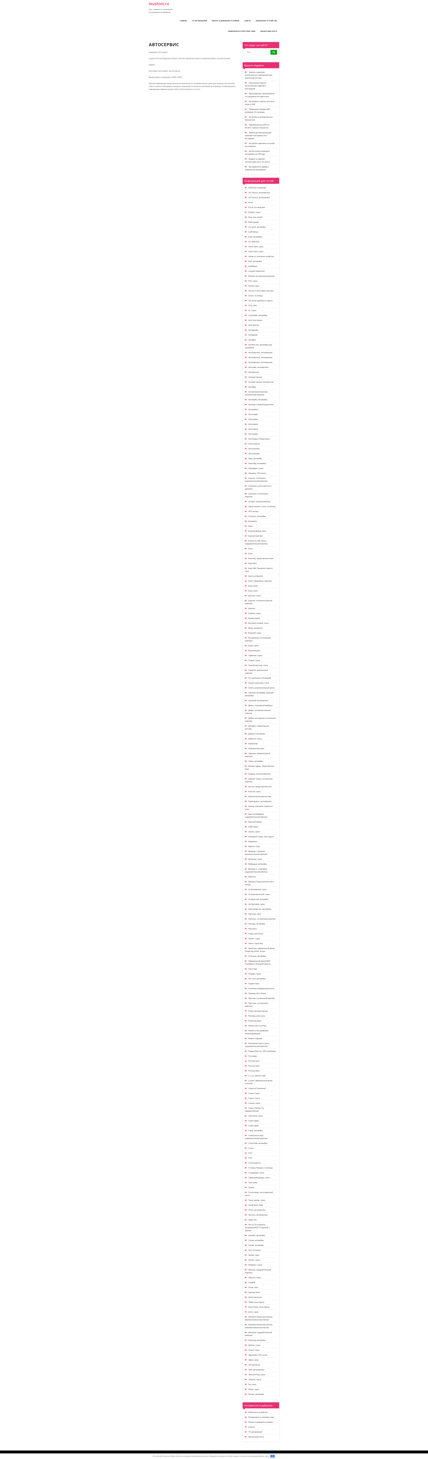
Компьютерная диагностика (259, 796)
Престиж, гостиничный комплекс (261, 998)
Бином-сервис (254, 618)
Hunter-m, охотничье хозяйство (261, 256)
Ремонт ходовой (255, 1038)
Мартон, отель (254, 846)
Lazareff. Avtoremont (256, 271)
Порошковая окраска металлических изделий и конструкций (255, 86)
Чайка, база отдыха (256, 1302)
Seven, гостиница (255, 296)
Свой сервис (253, 1121)
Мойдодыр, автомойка (257, 864)
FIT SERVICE (253, 242)
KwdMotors (252, 266)
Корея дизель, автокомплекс (260, 801)
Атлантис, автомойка (257, 516)
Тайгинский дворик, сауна (259, 1178)
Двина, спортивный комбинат (260, 705)
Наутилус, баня (254, 914)
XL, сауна (252, 310)
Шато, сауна (253, 1312)
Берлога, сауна (254, 613)
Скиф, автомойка (255, 1131)
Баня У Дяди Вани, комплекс (260, 581)
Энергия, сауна (254, 1379)
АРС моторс (253, 511)
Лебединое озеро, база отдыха (261, 837)
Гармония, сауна (255, 655)
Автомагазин (253, 372)
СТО (250, 1153)
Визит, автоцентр (255, 628)
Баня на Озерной (255, 576)
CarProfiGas (253, 232)
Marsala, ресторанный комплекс (261, 276)
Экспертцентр (254, 1365)
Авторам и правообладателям (260, 405)
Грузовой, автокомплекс (258, 701)
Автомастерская (255, 377)
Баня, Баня (253, 586)
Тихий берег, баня (255, 1205)
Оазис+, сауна (254, 939)
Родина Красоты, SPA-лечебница (262, 1051)
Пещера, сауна (254, 974)
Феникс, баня (253, 1255)
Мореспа (252, 877)
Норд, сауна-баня (255, 934)
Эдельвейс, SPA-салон (257, 1355)
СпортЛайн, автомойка (257, 1143)
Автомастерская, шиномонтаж (261, 382)
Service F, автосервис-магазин (260, 291)
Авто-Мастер (253, 325)
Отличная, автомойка (257, 956)
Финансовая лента (268, 31)
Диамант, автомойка (256, 734)
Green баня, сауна (255, 247)
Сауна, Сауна (254, 1093)
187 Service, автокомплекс (259, 193)
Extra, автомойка (255, 237)
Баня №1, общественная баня (260, 558)
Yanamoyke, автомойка (257, 315)
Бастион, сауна (254, 596)
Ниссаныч (252, 929)
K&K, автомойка (255, 261)
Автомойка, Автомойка (257, 400)
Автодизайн (253, 330)
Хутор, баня (253, 1287)
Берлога (251, 608)
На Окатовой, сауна (256, 904)
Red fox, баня (253, 286)
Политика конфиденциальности (261, 988)
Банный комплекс (255, 536)
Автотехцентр (254, 444)
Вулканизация (254, 651)
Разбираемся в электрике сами (241, 31)
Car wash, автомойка (257, 227)
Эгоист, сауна (253, 1350)
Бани (250, 526)
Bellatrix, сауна (254, 212)
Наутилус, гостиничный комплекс (262, 919)
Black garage (253, 222)
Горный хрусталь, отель (258, 665)
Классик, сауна (254, 792)
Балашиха (252, 521)
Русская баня (253, 1061)
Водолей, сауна (254, 633)
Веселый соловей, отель (258, 623)
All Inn (250, 202)
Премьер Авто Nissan (257, 993)
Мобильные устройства (266, 21)
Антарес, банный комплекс (259, 502)
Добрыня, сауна (255, 739)
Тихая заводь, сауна (256, 1200)
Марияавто (253, 841)
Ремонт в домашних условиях (225, 21)
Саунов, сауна (254, 1103)
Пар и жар (252, 969)
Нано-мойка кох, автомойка (259, 909)
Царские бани (254, 1292)
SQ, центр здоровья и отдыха (260, 301)
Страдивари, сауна (256, 1173)
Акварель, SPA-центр (257, 473)
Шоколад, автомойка (256, 1340)
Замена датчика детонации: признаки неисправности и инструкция (258, 135)
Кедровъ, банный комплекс (259, 774)
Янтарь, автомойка (256, 1394)
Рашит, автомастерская (258, 1011)
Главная (183, 21)
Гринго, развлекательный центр (261, 688)
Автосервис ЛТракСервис (259, 439)
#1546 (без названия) (257, 188)
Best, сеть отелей (255, 217)
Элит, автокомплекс (256, 1370)
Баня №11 (252, 563)
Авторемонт (253, 409)
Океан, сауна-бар (255, 943)
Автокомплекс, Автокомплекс (260, 353)
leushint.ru (159, 3)
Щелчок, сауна (254, 1345)
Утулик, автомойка (256, 1240)
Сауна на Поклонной (257, 1088)
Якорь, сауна (253, 1389)
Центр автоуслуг (255, 1297)
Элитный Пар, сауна (256, 1375)
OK (273, 1456)
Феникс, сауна (254, 1260)
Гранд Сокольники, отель (258, 683)
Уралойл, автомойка (256, 1235)
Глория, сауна (254, 660)
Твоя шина (252, 1183)
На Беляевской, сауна (257, 889)
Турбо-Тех (252, 1220)
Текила (251, 1187)
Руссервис (252, 1056)
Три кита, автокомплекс (258, 1215)
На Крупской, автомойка (258, 899)
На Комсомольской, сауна (259, 894)
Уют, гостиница (254, 1250)
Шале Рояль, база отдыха (259, 1307)
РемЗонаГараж (254, 1021)
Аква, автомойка (255, 458)
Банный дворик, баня (257, 531)
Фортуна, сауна (254, 1278)
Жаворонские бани (256, 748)
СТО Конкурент (254, 1163)
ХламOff (251, 1282)
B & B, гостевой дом (256, 207)
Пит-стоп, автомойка (256, 979)
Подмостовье (253, 984)
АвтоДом (252, 340)
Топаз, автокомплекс (256, 1210)
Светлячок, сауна (255, 1116)
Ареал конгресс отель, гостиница (262, 506)
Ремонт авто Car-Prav (257, 1026)
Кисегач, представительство (260, 787)
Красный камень (255, 822)
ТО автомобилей (199, 21)
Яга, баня (252, 1384)
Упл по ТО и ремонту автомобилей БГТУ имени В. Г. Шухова (257, 1227)
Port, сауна (252, 281)
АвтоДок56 (252, 335)
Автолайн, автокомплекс (258, 367)
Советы (247, 21)
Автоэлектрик (254, 449)
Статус (251, 1148)
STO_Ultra (252, 305)
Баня (250, 549)
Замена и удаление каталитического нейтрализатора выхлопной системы (258, 75)
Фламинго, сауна (255, 1265)
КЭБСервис (253, 827)
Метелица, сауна (255, 859)
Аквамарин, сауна (255, 468)
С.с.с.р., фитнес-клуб (256, 1076)
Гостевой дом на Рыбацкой (259, 678)
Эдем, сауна (253, 1360)
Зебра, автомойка (255, 761)
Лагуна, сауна (254, 832)
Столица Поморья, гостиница (260, 1168)
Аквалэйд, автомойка (257, 463)
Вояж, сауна (253, 646)
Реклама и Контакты (256, 1016)
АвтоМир (252, 387)
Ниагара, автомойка (256, 924)
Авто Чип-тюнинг (255, 320)
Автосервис (253, 414)
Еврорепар (253, 744)
